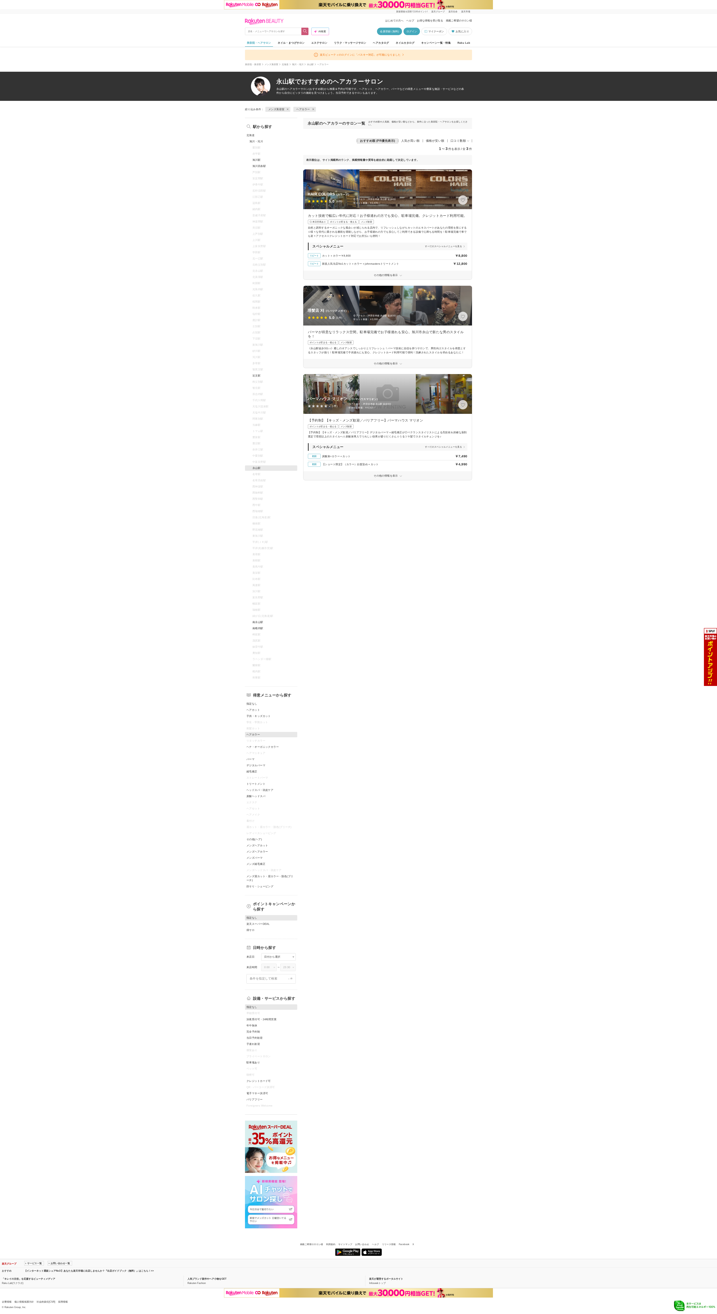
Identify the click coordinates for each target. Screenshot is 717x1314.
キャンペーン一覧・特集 (436, 42)
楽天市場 (465, 11)
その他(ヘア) (254, 839)
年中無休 (251, 1025)
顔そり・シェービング (259, 886)
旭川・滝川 (298, 64)
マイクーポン (436, 31)
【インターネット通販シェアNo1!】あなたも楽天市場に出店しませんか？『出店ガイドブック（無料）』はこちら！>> (89, 1270)
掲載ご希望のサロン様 (459, 20)
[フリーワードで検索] (305, 31)
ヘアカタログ (381, 42)
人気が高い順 (410, 140)
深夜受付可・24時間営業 (261, 1019)
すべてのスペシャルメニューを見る (443, 246)
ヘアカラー (294, 88)
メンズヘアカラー (257, 851)
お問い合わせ (362, 1244)
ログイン (411, 31)
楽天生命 (452, 11)
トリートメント (255, 783)
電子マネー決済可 (257, 1093)
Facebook (404, 1244)
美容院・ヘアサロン (259, 42)
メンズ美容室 (271, 64)
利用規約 (330, 1244)
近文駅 (256, 375)
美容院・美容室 (253, 64)
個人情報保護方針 (24, 1301)
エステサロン (319, 42)
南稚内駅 (257, 628)
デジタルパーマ (255, 765)
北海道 (285, 64)
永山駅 (310, 64)
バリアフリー (254, 1099)
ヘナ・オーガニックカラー (262, 746)
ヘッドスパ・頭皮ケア (259, 789)
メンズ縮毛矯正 (255, 863)
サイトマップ (345, 1244)
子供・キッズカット (258, 716)
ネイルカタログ (405, 42)
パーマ (250, 759)
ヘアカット (253, 709)
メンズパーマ (254, 857)
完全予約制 (253, 1031)
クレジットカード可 (258, 1080)
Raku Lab (463, 42)
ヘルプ (410, 20)
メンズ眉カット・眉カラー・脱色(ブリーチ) (269, 878)
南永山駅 (257, 622)
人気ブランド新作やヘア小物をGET (206, 1278)
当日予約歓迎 (254, 1037)
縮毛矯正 (251, 771)
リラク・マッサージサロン (350, 42)
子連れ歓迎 (253, 1043)
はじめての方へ (394, 20)
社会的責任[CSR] (46, 1301)
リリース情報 (389, 1244)
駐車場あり (253, 1062)
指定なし (251, 703)
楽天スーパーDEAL (258, 923)
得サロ (250, 930)
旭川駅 (256, 159)
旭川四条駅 (259, 166)
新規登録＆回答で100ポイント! (412, 11)
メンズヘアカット (257, 845)
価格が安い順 (435, 140)
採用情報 (63, 1301)
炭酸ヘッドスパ (255, 796)
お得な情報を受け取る (430, 20)
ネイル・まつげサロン (291, 42)
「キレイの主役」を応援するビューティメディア (28, 1278)
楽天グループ (438, 11)
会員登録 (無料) (389, 31)
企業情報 (7, 1301)
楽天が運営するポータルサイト (386, 1278)
